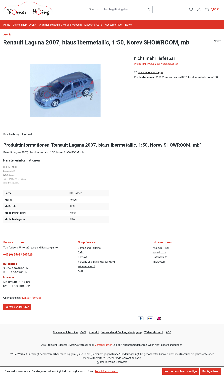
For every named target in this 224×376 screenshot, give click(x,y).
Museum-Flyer (161, 247)
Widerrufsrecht (86, 266)
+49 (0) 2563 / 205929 (17, 254)
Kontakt (82, 257)
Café (80, 252)
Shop (92, 9)
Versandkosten (103, 344)
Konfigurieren (210, 371)
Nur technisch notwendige (180, 371)
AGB (80, 270)
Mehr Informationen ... (106, 371)
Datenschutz (160, 257)
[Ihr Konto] (199, 9)
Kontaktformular (31, 297)
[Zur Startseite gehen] (27, 8)
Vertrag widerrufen (17, 307)
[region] (65, 90)
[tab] (11, 134)
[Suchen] (149, 9)
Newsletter (159, 252)
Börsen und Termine (89, 247)
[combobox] (123, 9)
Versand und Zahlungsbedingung (96, 261)
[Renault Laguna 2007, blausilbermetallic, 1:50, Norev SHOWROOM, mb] (65, 90)
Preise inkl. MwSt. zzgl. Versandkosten (156, 63)
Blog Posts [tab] (26, 134)
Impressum (159, 261)
